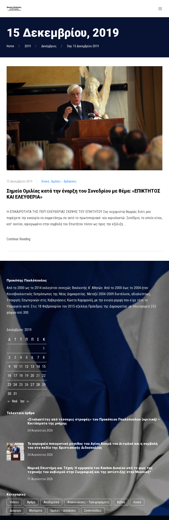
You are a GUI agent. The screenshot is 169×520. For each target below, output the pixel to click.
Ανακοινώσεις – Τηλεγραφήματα (88, 502)
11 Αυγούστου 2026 (40, 479)
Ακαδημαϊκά (51, 502)
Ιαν (22, 401)
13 (32, 366)
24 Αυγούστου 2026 (40, 430)
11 (21, 366)
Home (10, 46)
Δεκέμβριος (49, 46)
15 (44, 366)
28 (38, 385)
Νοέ (14, 401)
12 (26, 366)
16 (9, 376)
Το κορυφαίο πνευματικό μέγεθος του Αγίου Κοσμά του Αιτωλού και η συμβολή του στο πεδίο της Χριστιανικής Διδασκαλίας (93, 446)
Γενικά (45, 181)
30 (9, 394)
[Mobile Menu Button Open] (160, 9)
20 (32, 376)
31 (15, 394)
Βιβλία (121, 502)
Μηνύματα (35, 510)
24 (15, 385)
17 (15, 376)
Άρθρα (31, 502)
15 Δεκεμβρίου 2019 (19, 181)
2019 (28, 46)
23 (9, 385)
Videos (14, 502)
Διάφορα (15, 510)
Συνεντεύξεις (92, 510)
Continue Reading (18, 239)
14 (38, 366)
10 (15, 366)
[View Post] (84, 118)
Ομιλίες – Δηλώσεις (64, 181)
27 (32, 385)
